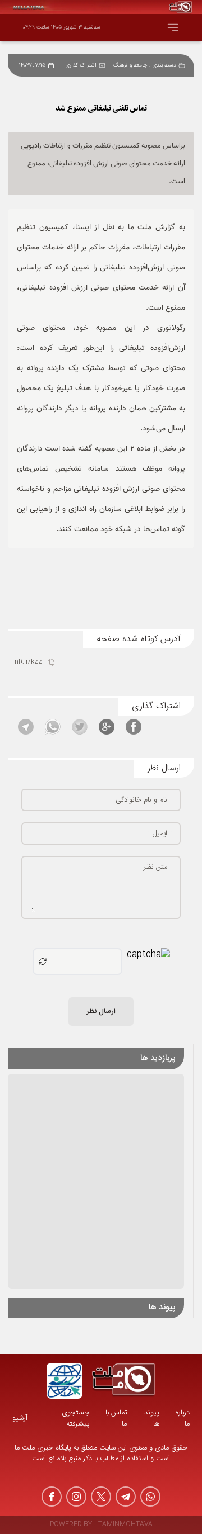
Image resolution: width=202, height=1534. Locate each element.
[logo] (123, 1381)
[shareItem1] (134, 727)
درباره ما (182, 1418)
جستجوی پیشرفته (76, 1418)
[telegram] (125, 1496)
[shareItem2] (107, 727)
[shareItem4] (53, 727)
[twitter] (101, 1496)
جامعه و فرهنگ (130, 65)
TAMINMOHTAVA (125, 1525)
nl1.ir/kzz (28, 662)
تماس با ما (116, 1418)
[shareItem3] (80, 727)
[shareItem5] (26, 727)
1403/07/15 (32, 65)
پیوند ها (151, 1418)
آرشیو (19, 1418)
